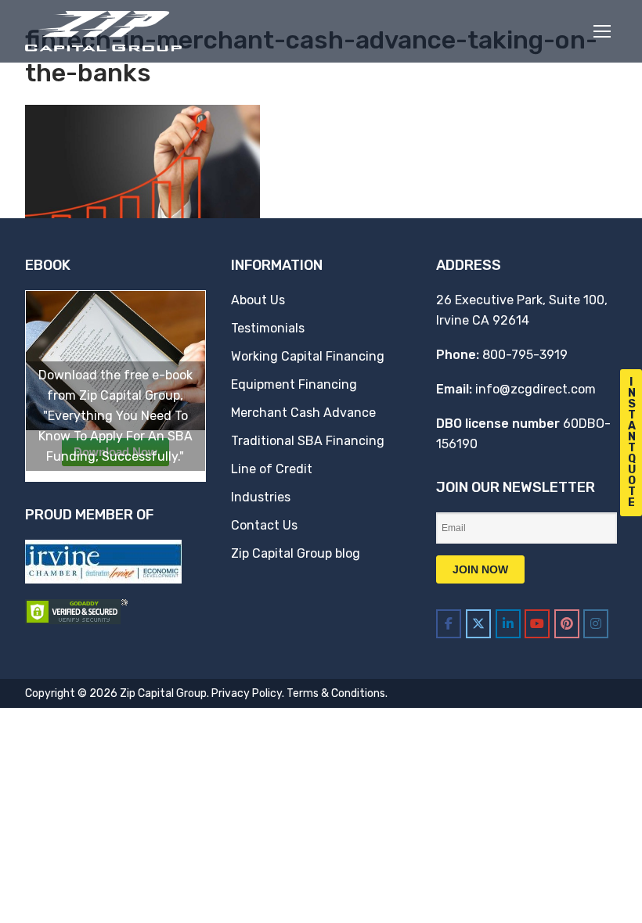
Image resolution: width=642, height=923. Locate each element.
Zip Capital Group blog (295, 553)
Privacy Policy (246, 693)
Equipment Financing (294, 384)
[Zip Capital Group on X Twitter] (478, 623)
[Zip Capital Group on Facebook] (448, 623)
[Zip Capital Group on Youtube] (537, 623)
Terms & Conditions (336, 693)
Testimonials (268, 328)
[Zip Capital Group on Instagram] (595, 623)
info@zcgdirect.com (535, 389)
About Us (258, 300)
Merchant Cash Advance (303, 412)
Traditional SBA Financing (307, 440)
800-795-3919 (525, 354)
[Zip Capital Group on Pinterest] (566, 623)
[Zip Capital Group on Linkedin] (508, 623)
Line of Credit (271, 469)
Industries (260, 497)
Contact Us (264, 525)
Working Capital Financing (307, 356)
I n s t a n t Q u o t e (632, 442)
